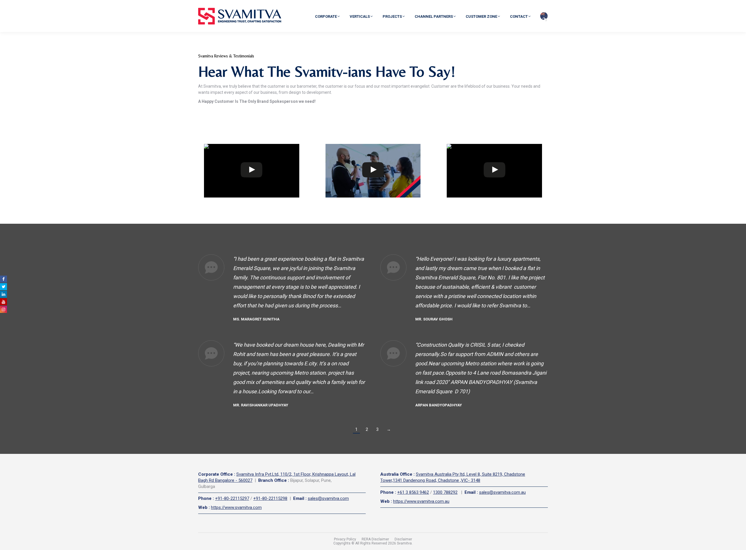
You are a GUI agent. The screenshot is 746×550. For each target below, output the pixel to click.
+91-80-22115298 (270, 498)
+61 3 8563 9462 (413, 492)
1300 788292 (445, 492)
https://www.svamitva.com (236, 507)
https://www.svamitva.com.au (421, 501)
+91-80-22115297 (232, 498)
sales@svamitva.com (328, 498)
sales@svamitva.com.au (502, 492)
